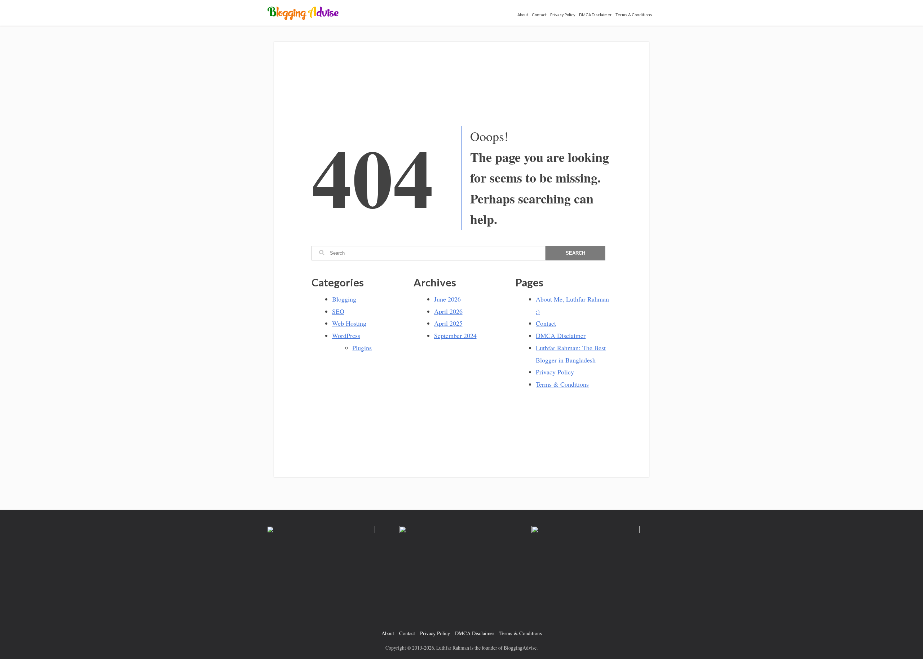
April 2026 (448, 311)
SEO (338, 311)
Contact (539, 14)
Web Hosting (349, 323)
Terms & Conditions (633, 14)
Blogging (344, 299)
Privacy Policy (562, 14)
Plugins (362, 347)
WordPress (346, 335)
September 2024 (455, 335)
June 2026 (447, 299)
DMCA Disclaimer (595, 14)
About (522, 14)
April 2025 (448, 323)
